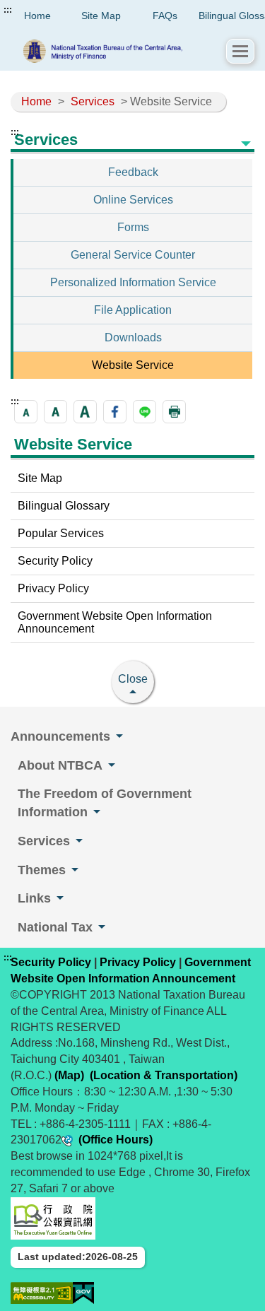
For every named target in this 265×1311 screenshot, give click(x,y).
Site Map (101, 15)
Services (92, 101)
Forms (133, 227)
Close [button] (133, 679)
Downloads (133, 337)
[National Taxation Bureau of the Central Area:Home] (118, 51)
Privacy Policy (53, 588)
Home (36, 101)
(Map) (69, 1075)
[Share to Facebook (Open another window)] (114, 411)
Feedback (133, 172)
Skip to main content (53, 10)
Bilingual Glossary (64, 506)
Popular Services (61, 533)
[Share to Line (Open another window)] (144, 411)
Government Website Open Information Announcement (115, 622)
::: (8, 10)
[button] (240, 51)
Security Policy (55, 561)
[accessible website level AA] (42, 1293)
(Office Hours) (115, 1140)
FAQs (165, 15)
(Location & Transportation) (163, 1075)
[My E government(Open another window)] (83, 1293)
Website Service (133, 365)
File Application (133, 310)
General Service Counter (133, 255)
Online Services (133, 200)
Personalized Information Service (133, 282)
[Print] (174, 411)
